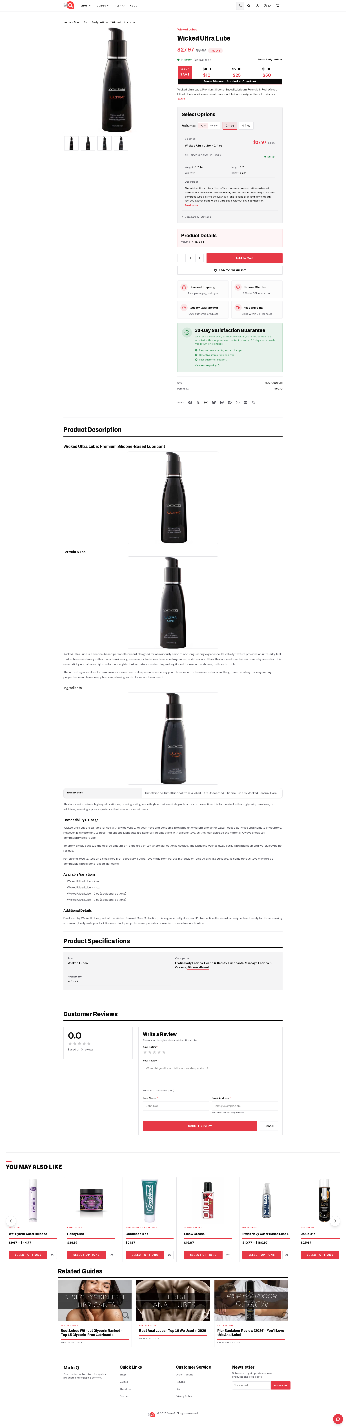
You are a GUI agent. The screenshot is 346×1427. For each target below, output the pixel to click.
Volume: (189, 125)
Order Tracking (184, 1374)
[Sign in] (257, 6)
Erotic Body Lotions (95, 22)
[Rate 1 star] (145, 1052)
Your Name (150, 1098)
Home (67, 22)
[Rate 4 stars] (159, 1052)
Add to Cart (245, 258)
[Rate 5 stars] (164, 1052)
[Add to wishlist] (54, 1218)
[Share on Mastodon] (222, 402)
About (134, 5)
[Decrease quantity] (181, 258)
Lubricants (236, 963)
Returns (180, 1381)
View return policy (206, 365)
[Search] (249, 6)
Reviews (228, 1325)
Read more (191, 205)
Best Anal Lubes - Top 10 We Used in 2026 (172, 1331)
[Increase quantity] (199, 258)
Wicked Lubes (187, 29)
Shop (84, 5)
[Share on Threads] (206, 402)
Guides (101, 5)
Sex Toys (72, 1325)
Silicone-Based (198, 967)
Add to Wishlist (232, 270)
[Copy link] (253, 402)
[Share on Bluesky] (214, 402)
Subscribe (281, 1385)
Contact (125, 1396)
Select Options (28, 1254)
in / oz (203, 125)
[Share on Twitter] (198, 402)
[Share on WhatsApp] (237, 402)
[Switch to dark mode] (240, 6)
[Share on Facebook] (190, 402)
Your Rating (151, 1046)
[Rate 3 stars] (154, 1052)
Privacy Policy (184, 1396)
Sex (63, 1325)
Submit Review (200, 1126)
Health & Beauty (215, 963)
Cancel (269, 1126)
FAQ (178, 1389)
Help (118, 5)
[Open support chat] (338, 1419)
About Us (125, 1389)
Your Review (151, 1060)
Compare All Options (198, 216)
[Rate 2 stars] (150, 1052)
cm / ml (214, 125)
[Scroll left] (11, 1221)
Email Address (221, 1098)
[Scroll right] (335, 1221)
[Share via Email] (245, 402)
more (181, 99)
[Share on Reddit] (230, 402)
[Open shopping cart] (278, 6)
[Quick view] (53, 1255)
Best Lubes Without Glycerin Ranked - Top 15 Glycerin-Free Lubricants (91, 1333)
